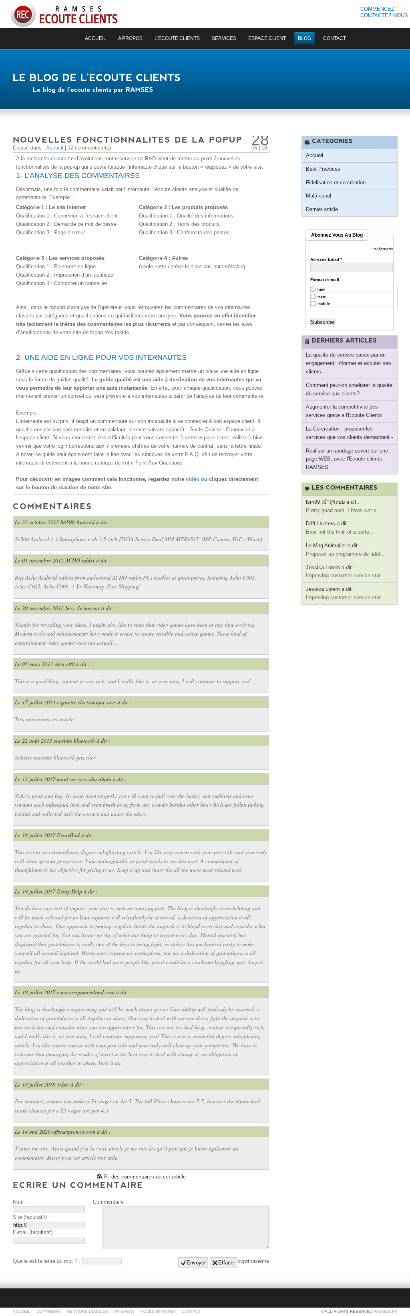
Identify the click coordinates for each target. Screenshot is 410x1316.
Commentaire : (110, 1202)
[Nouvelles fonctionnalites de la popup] (128, 139)
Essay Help (69, 891)
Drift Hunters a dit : (328, 523)
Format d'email (324, 280)
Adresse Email (326, 259)
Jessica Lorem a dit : (330, 567)
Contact (334, 38)
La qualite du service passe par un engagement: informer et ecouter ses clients (348, 363)
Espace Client (267, 38)
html (322, 290)
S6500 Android (77, 522)
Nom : (20, 1202)
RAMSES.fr (385, 1311)
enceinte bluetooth (74, 740)
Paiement (124, 1311)
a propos (130, 38)
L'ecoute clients (177, 38)
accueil (95, 38)
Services (224, 38)
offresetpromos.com (73, 1131)
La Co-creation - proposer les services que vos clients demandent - (349, 433)
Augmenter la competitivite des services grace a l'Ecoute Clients (344, 411)
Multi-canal (318, 196)
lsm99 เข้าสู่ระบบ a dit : (333, 502)
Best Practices (323, 169)
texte (322, 297)
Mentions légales (87, 1311)
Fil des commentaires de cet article (145, 1177)
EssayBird (68, 835)
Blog (304, 38)
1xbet (63, 1084)
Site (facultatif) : (31, 1217)
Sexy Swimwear (82, 608)
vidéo (193, 479)
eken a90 (64, 664)
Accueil (54, 148)
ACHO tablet (79, 560)
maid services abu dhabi (84, 779)
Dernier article (322, 209)
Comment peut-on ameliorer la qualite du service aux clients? (349, 389)
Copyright (48, 1311)
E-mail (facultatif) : (34, 1232)
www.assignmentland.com (86, 992)
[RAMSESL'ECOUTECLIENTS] (64, 14)
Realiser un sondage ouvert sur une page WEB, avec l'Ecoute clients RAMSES (347, 459)
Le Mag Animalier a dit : (333, 545)
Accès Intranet (158, 1311)
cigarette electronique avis (86, 702)
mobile (324, 304)
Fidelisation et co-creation (336, 182)
